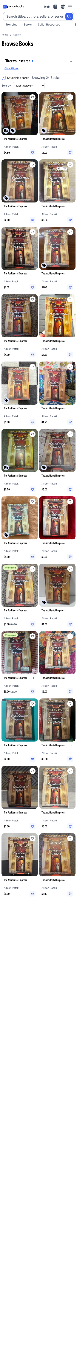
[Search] (69, 16)
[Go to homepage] (13, 7)
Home (4, 34)
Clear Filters (11, 68)
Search (17, 34)
